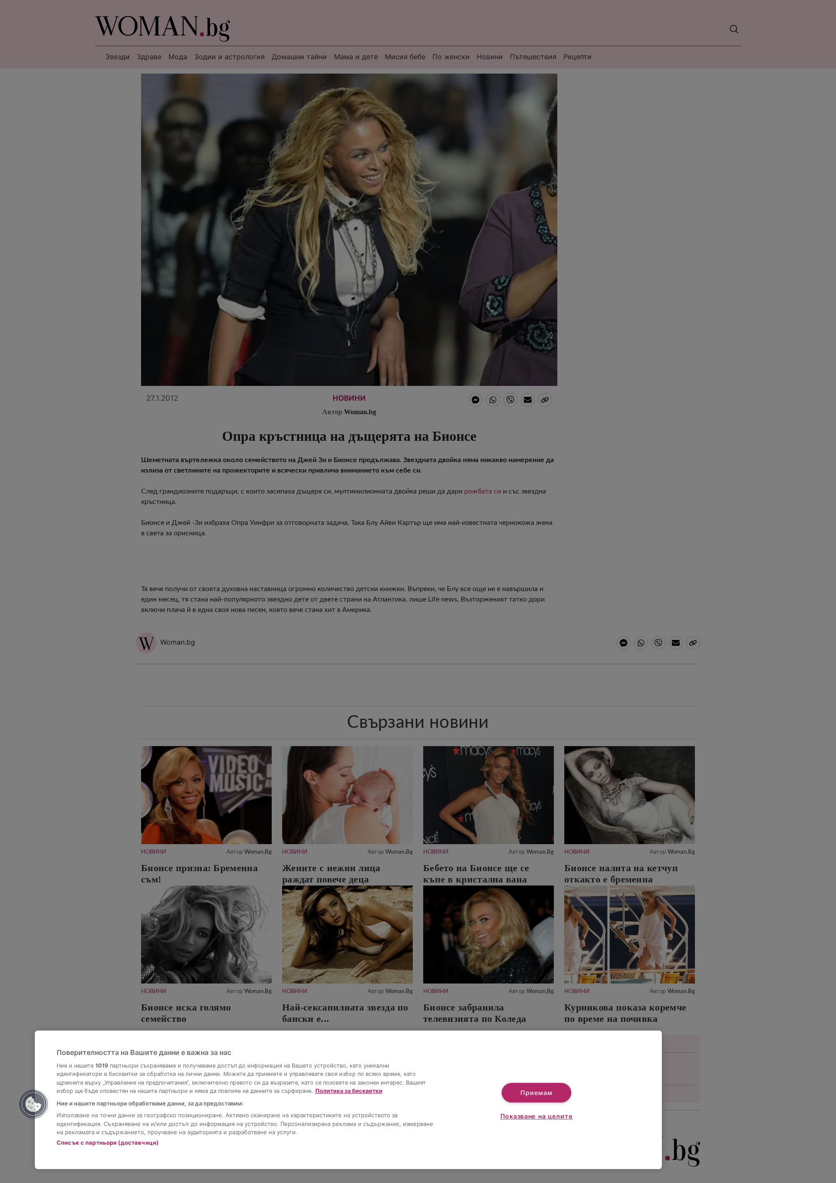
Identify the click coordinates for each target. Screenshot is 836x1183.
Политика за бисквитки (348, 1091)
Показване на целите (536, 1116)
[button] (33, 1104)
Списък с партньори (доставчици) (107, 1142)
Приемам (536, 1092)
